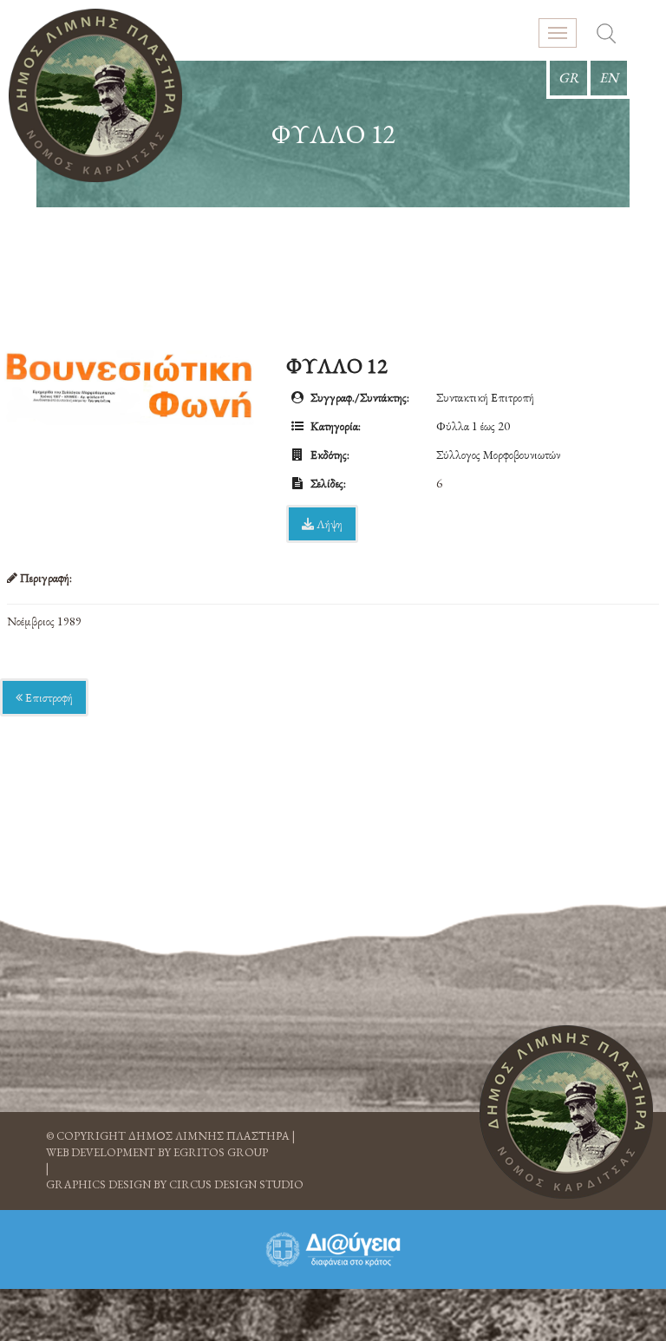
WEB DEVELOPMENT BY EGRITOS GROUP (157, 1152)
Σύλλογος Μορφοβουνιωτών (498, 454)
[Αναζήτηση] (606, 35)
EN (608, 78)
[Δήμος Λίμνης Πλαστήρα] (95, 95)
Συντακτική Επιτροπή (485, 397)
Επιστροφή (48, 697)
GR (568, 78)
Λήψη (328, 524)
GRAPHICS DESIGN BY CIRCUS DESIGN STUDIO (175, 1184)
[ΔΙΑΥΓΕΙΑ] (333, 1249)
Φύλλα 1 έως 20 (473, 426)
